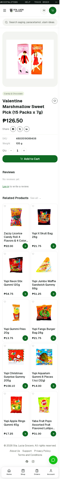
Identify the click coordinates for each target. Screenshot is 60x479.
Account (51, 474)
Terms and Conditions (30, 455)
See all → (35, 198)
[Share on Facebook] (13, 129)
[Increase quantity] (24, 150)
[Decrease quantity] (11, 150)
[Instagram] (33, 461)
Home (9, 474)
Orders (37, 474)
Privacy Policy (42, 451)
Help (25, 2)
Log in (5, 186)
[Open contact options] (53, 460)
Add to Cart (32, 159)
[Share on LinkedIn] (26, 129)
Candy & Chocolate (13, 93)
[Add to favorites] (55, 101)
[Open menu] (4, 10)
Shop (23, 474)
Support (27, 451)
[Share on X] (20, 129)
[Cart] (52, 10)
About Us (15, 451)
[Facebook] (27, 461)
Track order (39, 2)
